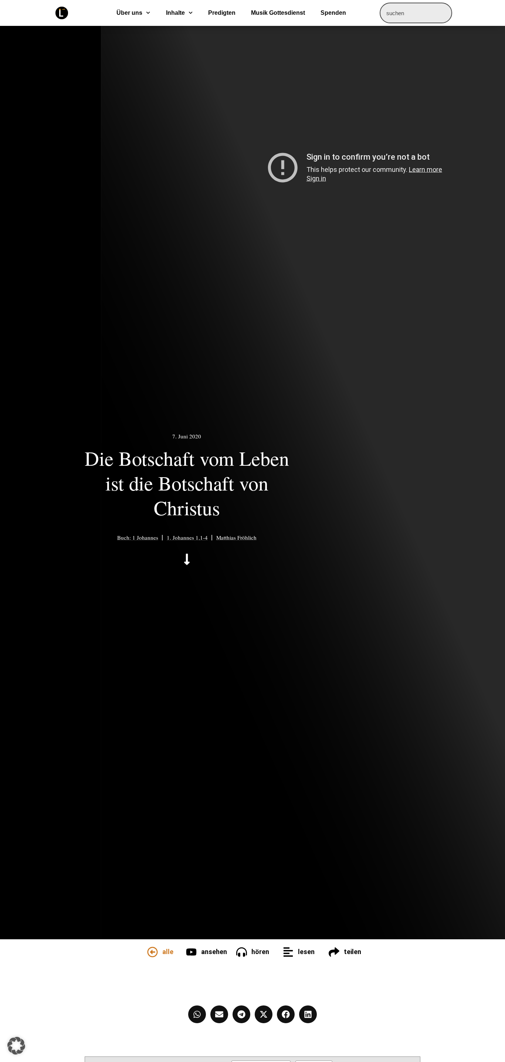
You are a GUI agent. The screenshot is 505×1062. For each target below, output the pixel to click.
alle (167, 952)
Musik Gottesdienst (278, 13)
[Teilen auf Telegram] (241, 1014)
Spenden (333, 13)
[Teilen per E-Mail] (219, 1014)
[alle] (152, 952)
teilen (352, 952)
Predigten (221, 13)
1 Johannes (145, 537)
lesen (306, 952)
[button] (16, 1045)
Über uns (129, 13)
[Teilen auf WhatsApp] (197, 1014)
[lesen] (288, 952)
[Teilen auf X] (263, 1014)
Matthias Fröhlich (236, 537)
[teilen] (334, 952)
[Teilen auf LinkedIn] (308, 1014)
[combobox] (416, 13)
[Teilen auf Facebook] (286, 1014)
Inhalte (175, 13)
